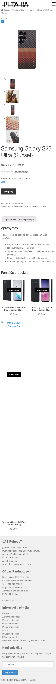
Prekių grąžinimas (10, 626)
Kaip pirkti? (7, 613)
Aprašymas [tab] (10, 219)
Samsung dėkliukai (20, 10)
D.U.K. (5, 630)
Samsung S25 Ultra (37, 206)
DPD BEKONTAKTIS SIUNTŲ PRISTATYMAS (23, 640)
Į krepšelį (8, 191)
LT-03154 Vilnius (10, 594)
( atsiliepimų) (21, 171)
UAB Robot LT (29, 679)
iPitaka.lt (18, 679)
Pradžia (7, 10)
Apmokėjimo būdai (11, 616)
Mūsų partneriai (9, 636)
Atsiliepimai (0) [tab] (26, 219)
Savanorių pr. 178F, (20, 590)
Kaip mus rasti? (9, 600)
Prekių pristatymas (10, 620)
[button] (2, 21)
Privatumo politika (10, 633)
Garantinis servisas (11, 623)
